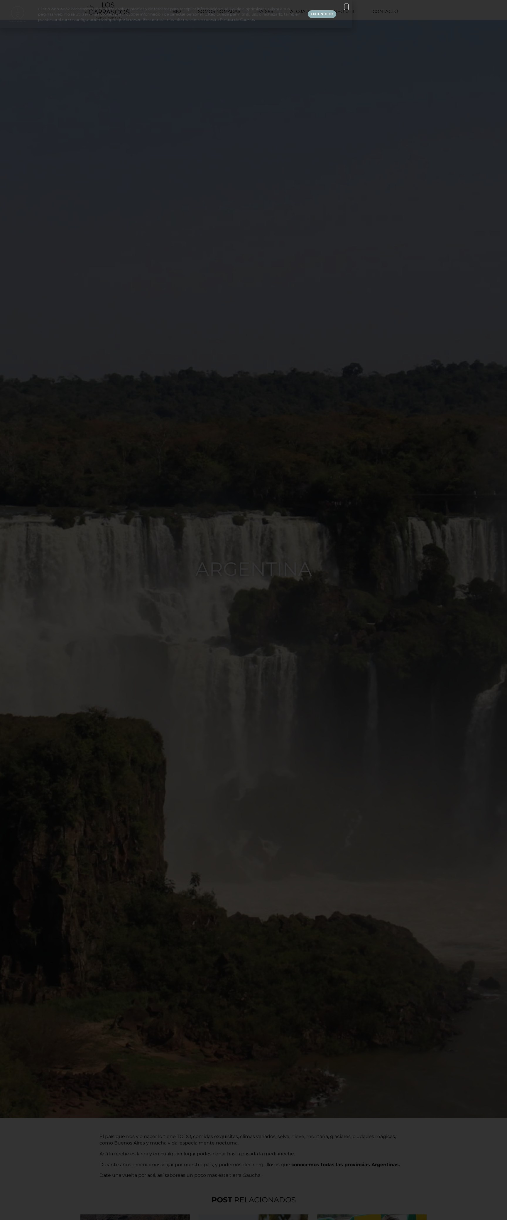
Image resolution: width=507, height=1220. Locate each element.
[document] (253, 610)
